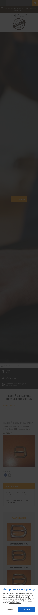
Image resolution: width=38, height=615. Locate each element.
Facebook (17, 603)
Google (11, 603)
